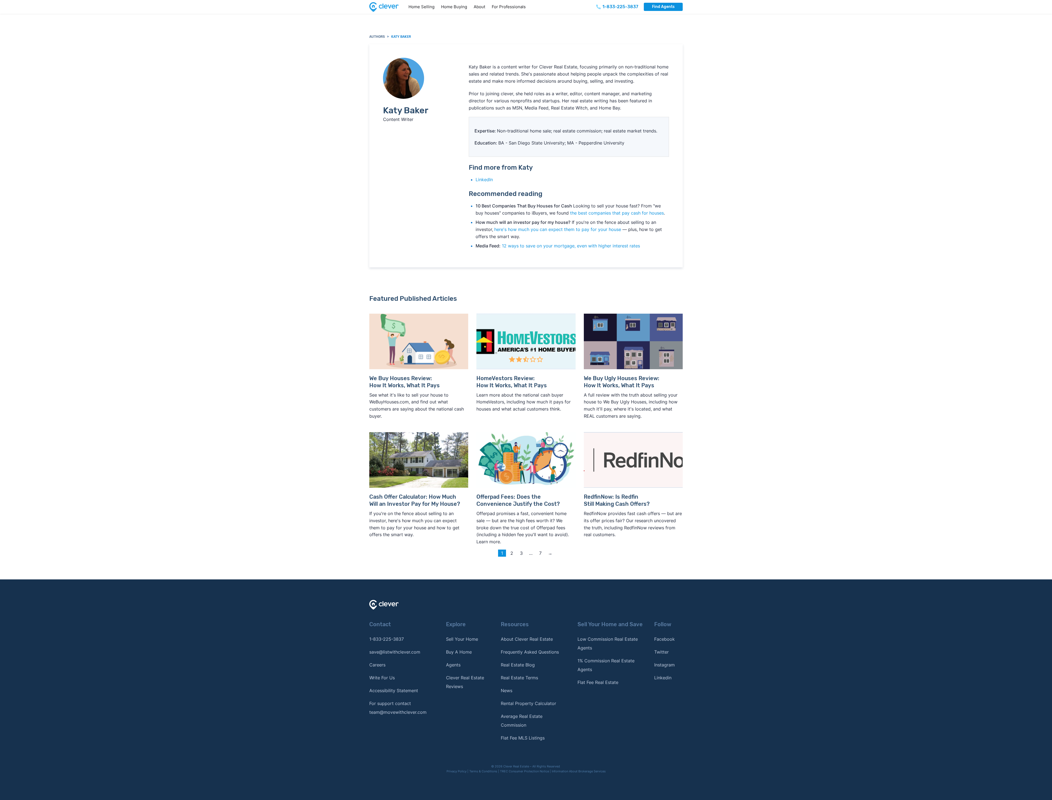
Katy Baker (401, 37)
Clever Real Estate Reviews (465, 682)
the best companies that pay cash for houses (617, 213)
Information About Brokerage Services (579, 771)
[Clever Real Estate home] (387, 7)
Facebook (664, 639)
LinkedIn (484, 179)
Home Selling (421, 6)
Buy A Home (459, 652)
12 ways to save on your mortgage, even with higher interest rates (571, 246)
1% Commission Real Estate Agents (606, 665)
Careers (377, 665)
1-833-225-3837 (386, 639)
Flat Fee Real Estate (598, 682)
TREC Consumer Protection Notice (524, 771)
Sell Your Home (462, 639)
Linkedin (662, 677)
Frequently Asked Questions (530, 652)
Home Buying (454, 6)
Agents (453, 665)
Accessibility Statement (393, 690)
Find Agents (663, 6)
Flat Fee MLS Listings (523, 738)
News (506, 690)
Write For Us (382, 677)
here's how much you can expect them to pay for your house (557, 229)
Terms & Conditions (483, 771)
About (479, 6)
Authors (377, 37)
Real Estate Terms (519, 677)
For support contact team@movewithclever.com (398, 708)
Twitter (661, 652)
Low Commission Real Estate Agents (608, 643)
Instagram (664, 665)
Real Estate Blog (518, 665)
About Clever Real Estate (527, 639)
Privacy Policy (457, 771)
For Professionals (509, 6)
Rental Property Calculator (528, 703)
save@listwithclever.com (394, 652)
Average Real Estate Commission (521, 721)
